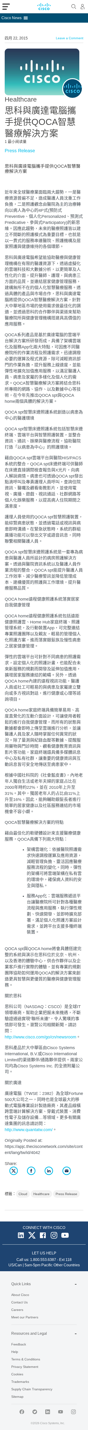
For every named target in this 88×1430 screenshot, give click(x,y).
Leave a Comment (69, 38)
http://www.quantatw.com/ (29, 1129)
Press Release (20, 150)
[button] (11, 18)
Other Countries (67, 1265)
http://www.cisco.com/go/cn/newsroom (40, 1037)
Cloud (23, 1194)
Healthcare (41, 1194)
